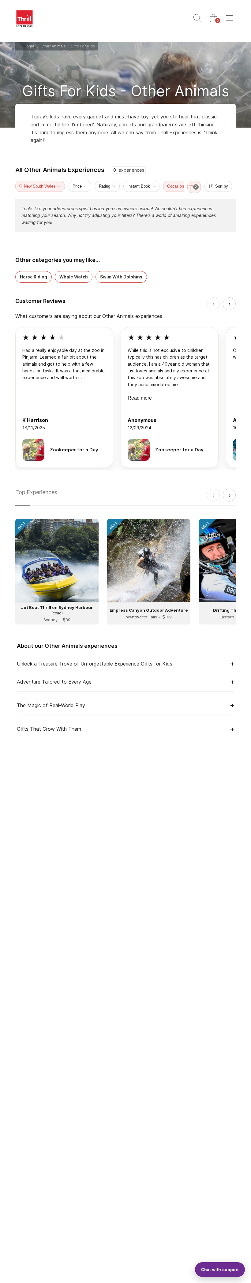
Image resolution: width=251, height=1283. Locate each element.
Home (28, 46)
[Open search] (197, 18)
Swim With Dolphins (121, 276)
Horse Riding (33, 276)
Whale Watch (73, 276)
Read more (140, 398)
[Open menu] (229, 18)
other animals (53, 46)
